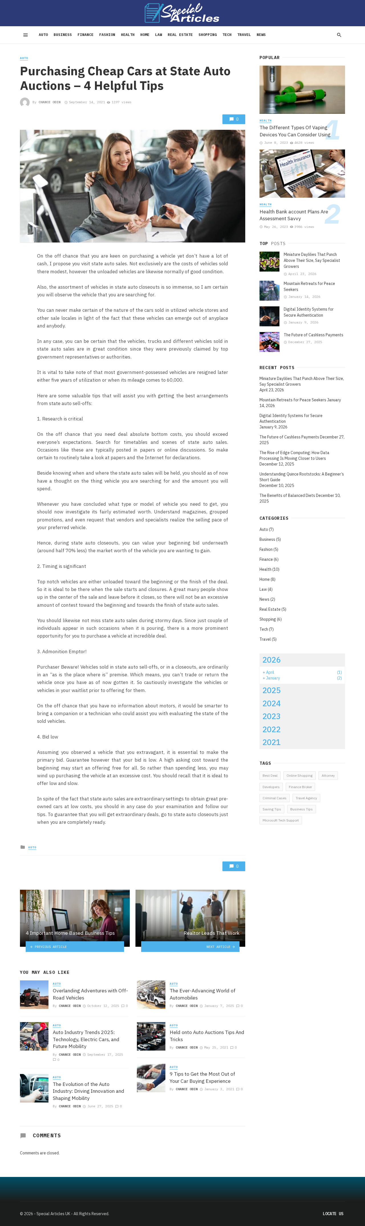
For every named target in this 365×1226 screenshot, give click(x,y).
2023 (271, 716)
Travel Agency (306, 798)
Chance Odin (49, 102)
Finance (86, 34)
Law (158, 34)
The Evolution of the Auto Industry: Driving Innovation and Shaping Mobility (88, 1091)
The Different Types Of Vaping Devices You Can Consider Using (294, 131)
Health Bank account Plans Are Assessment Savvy (293, 215)
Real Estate (180, 34)
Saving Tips (272, 809)
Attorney (328, 775)
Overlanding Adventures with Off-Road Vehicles (90, 994)
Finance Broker (300, 787)
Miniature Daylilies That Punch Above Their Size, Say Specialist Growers (312, 260)
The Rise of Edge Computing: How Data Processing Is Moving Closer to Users (294, 455)
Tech (227, 34)
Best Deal (270, 775)
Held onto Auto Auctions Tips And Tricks (207, 1036)
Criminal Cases (275, 798)
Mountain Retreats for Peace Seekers (309, 286)
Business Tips (301, 809)
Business (63, 34)
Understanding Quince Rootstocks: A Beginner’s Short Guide (301, 477)
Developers (271, 787)
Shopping (207, 34)
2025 (271, 690)
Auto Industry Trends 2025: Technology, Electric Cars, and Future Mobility (86, 1039)
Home (144, 34)
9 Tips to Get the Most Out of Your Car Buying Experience (202, 1077)
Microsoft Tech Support (281, 820)
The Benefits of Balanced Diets (287, 495)
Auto (43, 34)
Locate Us (333, 1213)
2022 (271, 729)
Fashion (107, 34)
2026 (271, 660)
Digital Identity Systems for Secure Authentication (309, 312)
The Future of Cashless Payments (313, 334)
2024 (271, 703)
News (261, 34)
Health (128, 34)
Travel (244, 34)
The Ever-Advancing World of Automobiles (203, 994)
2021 (271, 742)
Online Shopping (300, 775)
